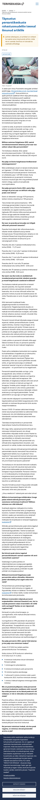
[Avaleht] (13, 4)
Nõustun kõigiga (19, 795)
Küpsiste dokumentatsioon (11, 778)
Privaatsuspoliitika (9, 775)
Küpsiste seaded (19, 784)
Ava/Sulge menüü (37, 4)
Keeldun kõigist (19, 790)
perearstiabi (6, 54)
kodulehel (5, 522)
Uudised (11, 10)
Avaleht (4, 10)
